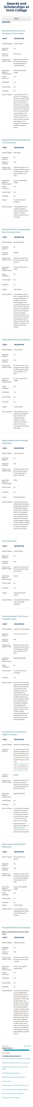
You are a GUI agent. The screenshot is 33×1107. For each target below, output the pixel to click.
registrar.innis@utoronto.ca (21, 764)
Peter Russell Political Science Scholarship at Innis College (16, 1058)
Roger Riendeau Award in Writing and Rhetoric (13, 1077)
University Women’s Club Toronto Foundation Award (15, 1085)
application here (23, 634)
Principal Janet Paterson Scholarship (16, 927)
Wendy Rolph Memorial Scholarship (16, 339)
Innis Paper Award (9, 541)
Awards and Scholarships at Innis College (16, 7)
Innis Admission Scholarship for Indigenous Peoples (15, 1089)
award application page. (20, 770)
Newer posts (27, 1046)
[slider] (3, 1050)
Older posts (5, 1046)
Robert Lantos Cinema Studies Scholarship (12, 1093)
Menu (16, 18)
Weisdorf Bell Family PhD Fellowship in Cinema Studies (15, 1063)
